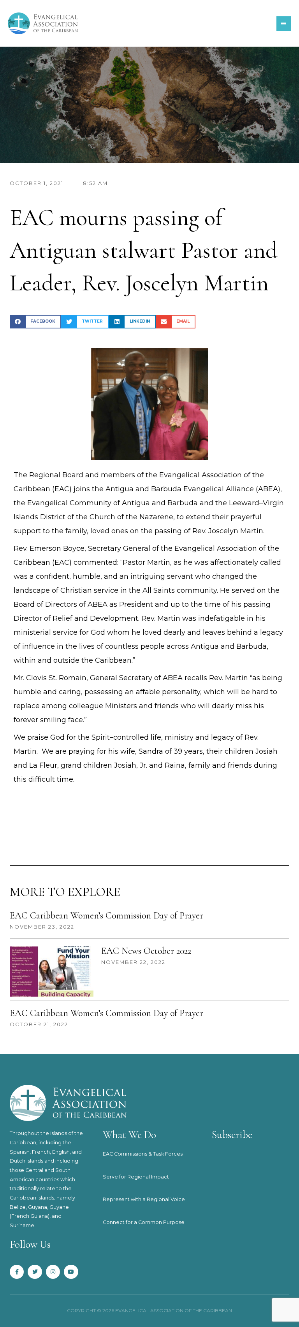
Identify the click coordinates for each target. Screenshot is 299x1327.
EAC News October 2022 (146, 951)
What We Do (129, 1134)
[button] (35, 321)
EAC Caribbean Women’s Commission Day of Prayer (106, 915)
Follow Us (30, 1244)
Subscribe (232, 1134)
